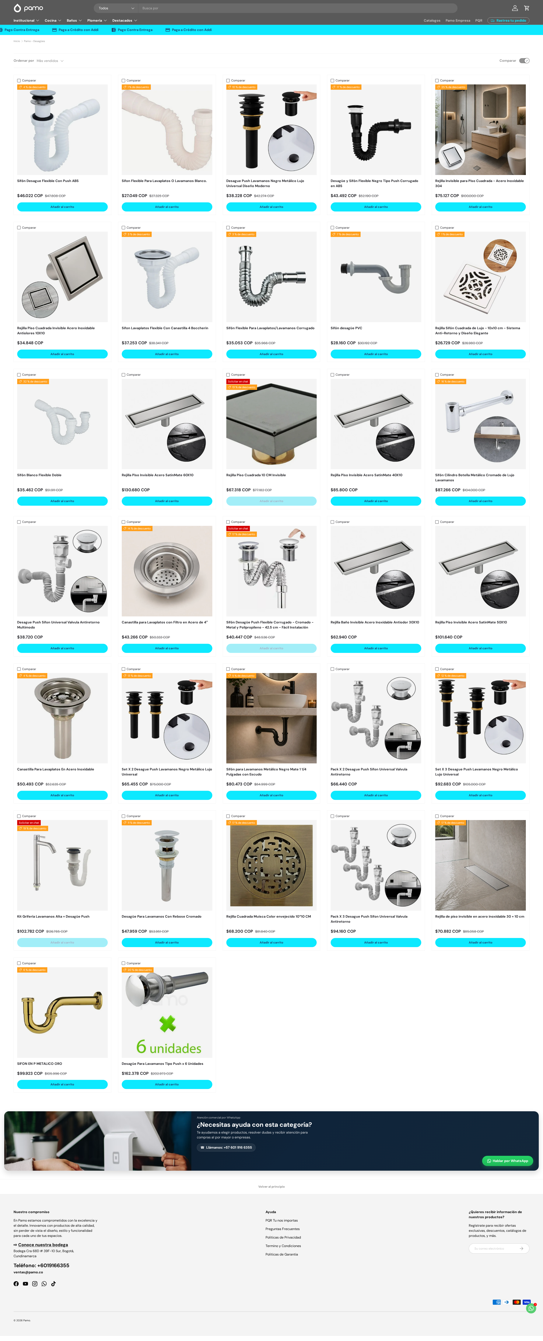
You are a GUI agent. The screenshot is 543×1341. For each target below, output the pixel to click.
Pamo (26, 1320)
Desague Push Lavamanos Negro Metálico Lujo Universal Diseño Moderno (265, 183)
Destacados (122, 20)
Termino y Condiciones (283, 1246)
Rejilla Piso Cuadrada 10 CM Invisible (256, 475)
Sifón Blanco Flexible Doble (39, 475)
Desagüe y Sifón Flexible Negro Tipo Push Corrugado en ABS (374, 183)
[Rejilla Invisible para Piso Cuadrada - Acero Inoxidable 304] (480, 129)
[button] (527, 8)
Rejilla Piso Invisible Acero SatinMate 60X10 (157, 475)
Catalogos (432, 20)
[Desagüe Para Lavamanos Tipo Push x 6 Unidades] (167, 1012)
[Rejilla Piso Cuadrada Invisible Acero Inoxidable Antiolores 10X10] (62, 277)
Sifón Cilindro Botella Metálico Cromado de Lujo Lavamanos (474, 477)
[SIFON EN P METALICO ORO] (62, 1012)
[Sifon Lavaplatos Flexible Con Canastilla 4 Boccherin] (167, 277)
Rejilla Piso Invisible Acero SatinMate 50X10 (471, 622)
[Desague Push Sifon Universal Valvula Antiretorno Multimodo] (62, 571)
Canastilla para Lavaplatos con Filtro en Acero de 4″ (165, 622)
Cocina (50, 20)
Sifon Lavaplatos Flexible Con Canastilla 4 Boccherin (165, 328)
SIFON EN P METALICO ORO (39, 1063)
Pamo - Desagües (34, 41)
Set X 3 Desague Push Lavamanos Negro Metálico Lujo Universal (476, 772)
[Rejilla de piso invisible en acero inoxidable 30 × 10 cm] (480, 865)
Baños (72, 20)
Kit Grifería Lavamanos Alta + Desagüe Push (53, 916)
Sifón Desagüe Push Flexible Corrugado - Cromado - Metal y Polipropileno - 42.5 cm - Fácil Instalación (269, 625)
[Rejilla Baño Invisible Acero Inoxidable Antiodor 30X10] (376, 571)
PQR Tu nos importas (282, 1220)
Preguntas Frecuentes (283, 1229)
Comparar (508, 60)
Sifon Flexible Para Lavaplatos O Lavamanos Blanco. (164, 181)
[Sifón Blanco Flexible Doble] (62, 424)
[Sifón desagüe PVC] (376, 277)
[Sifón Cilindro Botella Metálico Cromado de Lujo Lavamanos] (480, 424)
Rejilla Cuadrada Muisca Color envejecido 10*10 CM (268, 916)
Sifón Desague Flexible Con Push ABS (48, 181)
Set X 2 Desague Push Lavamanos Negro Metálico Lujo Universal (167, 772)
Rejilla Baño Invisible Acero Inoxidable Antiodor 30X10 (375, 622)
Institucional (24, 20)
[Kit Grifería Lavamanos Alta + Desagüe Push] (62, 865)
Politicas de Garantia (282, 1254)
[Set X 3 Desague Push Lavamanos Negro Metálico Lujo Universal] (480, 718)
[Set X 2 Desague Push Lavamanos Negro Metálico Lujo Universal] (167, 718)
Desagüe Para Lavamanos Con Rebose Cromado (162, 916)
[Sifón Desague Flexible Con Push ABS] (62, 129)
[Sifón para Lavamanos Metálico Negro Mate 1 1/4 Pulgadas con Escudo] (271, 718)
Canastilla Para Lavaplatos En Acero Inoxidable (55, 769)
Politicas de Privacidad (283, 1237)
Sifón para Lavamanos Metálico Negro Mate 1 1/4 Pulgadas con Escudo (266, 772)
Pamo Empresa (458, 20)
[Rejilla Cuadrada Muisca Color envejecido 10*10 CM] (271, 865)
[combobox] (276, 8)
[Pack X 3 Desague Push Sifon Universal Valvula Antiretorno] (376, 865)
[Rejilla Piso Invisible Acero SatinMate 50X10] (480, 571)
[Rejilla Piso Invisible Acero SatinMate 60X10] (167, 424)
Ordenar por (24, 60)
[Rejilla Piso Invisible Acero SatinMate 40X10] (376, 424)
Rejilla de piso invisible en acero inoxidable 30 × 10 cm (479, 916)
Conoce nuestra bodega (43, 1244)
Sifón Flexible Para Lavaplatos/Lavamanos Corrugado (270, 328)
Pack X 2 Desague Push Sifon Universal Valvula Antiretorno (369, 772)
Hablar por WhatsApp (510, 1161)
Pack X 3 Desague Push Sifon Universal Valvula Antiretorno (369, 919)
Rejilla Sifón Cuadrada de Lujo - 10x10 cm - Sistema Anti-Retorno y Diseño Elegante (477, 330)
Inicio (17, 41)
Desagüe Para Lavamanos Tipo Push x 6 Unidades (162, 1063)
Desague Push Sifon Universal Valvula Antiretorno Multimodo (58, 625)
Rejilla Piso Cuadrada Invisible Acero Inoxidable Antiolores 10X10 (56, 330)
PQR (478, 20)
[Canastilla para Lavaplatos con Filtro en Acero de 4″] (167, 571)
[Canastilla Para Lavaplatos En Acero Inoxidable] (62, 718)
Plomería (94, 20)
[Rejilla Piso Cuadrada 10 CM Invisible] (271, 424)
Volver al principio (271, 1186)
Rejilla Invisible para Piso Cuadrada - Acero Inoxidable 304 (479, 183)
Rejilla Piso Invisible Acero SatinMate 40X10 (366, 475)
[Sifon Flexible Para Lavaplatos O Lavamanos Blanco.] (167, 129)
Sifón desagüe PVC (346, 328)
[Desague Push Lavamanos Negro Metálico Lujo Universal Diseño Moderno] (271, 129)
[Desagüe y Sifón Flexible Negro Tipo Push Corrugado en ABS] (376, 129)
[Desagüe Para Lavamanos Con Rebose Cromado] (167, 865)
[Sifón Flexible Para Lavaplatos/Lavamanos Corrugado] (271, 277)
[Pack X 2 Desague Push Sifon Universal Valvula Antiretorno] (376, 718)
